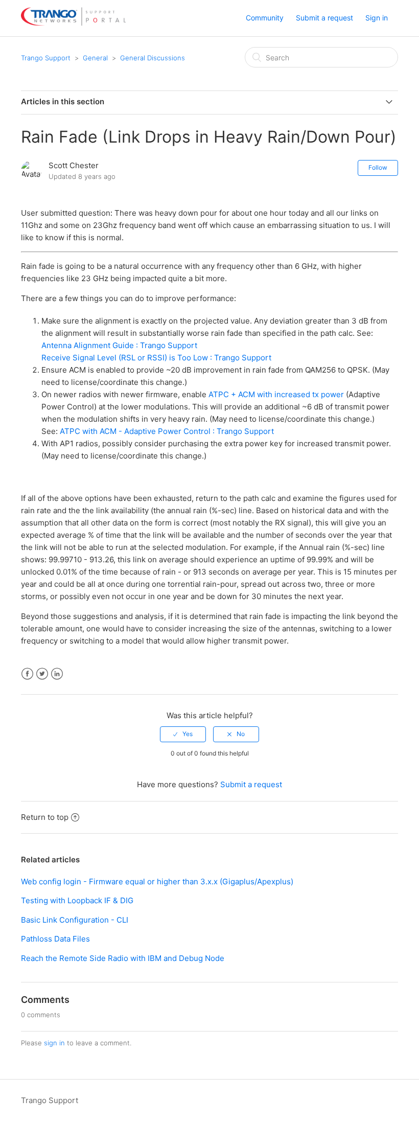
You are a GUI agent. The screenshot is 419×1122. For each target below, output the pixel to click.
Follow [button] (377, 167)
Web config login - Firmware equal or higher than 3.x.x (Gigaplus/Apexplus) (157, 881)
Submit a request (324, 17)
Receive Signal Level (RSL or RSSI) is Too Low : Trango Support (156, 357)
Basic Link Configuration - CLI (74, 920)
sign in (54, 1043)
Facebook (27, 674)
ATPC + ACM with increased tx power (276, 394)
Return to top (44, 817)
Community (265, 17)
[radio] (183, 734)
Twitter (42, 674)
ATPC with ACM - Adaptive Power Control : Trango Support (167, 431)
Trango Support (46, 58)
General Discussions (152, 58)
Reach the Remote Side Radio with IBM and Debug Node (122, 958)
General (95, 58)
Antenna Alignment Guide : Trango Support (119, 345)
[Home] (73, 23)
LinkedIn (57, 674)
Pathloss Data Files (55, 939)
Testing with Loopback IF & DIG (77, 900)
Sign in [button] (376, 17)
